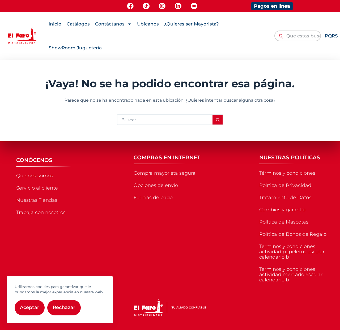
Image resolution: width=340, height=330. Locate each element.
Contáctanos (110, 24)
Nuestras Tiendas (36, 200)
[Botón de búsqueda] (217, 119)
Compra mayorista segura (165, 173)
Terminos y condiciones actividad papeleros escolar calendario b (292, 251)
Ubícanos (148, 24)
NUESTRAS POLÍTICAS (289, 157)
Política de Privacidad (285, 185)
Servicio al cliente (37, 188)
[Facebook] (130, 6)
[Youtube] (194, 6)
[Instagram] (162, 6)
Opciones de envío (156, 185)
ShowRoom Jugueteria (75, 47)
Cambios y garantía (282, 210)
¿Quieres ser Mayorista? (191, 24)
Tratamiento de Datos (285, 197)
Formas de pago (153, 197)
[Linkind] (178, 6)
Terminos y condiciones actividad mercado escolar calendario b (290, 274)
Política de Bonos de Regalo (292, 234)
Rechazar (64, 307)
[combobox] (297, 36)
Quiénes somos (34, 176)
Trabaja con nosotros (41, 212)
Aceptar (29, 307)
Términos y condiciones (287, 173)
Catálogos (78, 24)
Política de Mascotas (283, 222)
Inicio (55, 24)
